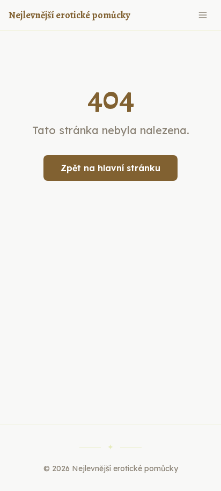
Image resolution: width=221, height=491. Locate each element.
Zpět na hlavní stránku (110, 168)
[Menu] (202, 15)
